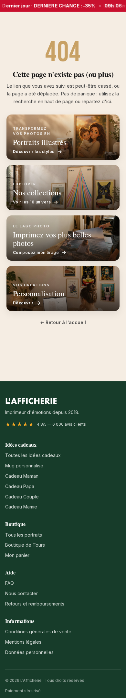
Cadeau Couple (22, 496)
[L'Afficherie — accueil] (31, 401)
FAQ (9, 583)
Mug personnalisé (24, 465)
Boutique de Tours (25, 545)
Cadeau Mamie (21, 506)
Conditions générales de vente (38, 631)
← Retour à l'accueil (63, 322)
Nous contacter (21, 593)
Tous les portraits (23, 535)
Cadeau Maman (21, 476)
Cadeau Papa (19, 486)
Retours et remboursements (34, 603)
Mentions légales (23, 642)
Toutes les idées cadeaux (33, 455)
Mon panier (17, 555)
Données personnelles (29, 652)
